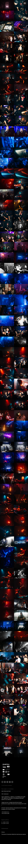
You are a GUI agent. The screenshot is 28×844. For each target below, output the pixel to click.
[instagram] (2, 782)
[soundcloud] (7, 782)
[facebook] (10, 782)
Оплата (3, 832)
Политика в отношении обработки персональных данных (13, 834)
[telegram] (5, 782)
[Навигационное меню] (25, 3)
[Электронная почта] (12, 782)
